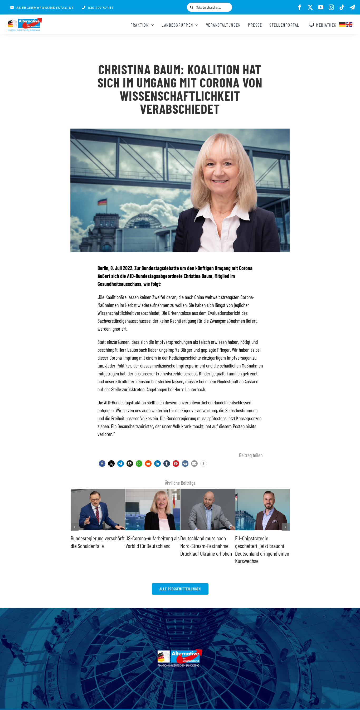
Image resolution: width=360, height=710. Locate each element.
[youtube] (320, 7)
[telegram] (352, 7)
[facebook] (299, 7)
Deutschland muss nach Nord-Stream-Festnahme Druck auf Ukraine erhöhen (151, 545)
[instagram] (331, 7)
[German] (342, 24)
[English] (349, 24)
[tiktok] (341, 7)
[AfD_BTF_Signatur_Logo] (25, 20)
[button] (102, 463)
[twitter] (310, 7)
